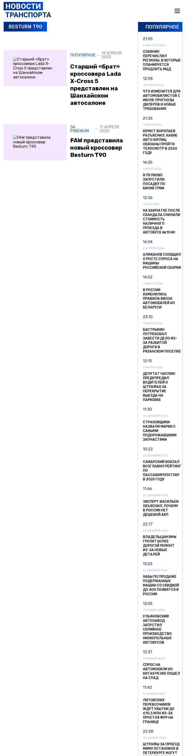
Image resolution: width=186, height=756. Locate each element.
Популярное (82, 55)
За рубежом (79, 129)
